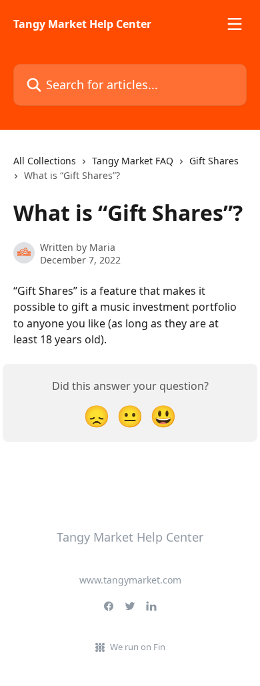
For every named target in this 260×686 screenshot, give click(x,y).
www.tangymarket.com (130, 580)
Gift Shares (214, 160)
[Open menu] (235, 24)
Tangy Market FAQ (132, 160)
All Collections (44, 160)
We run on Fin (137, 647)
